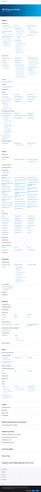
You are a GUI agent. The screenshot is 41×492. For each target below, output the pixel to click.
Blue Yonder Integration (8, 120)
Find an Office (4, 410)
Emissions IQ (4, 292)
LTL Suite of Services (6, 304)
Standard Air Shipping (19, 50)
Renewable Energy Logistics (7, 108)
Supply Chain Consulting (31, 143)
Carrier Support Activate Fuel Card (20, 177)
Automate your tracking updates (32, 159)
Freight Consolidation (5, 65)
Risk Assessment (31, 74)
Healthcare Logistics (18, 101)
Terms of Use (6, 456)
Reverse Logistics (4, 62)
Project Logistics (30, 69)
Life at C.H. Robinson (30, 386)
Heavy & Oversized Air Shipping (20, 43)
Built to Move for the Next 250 (7, 352)
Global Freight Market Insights (7, 324)
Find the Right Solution (6, 407)
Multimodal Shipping (19, 45)
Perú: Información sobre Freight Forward (9, 437)
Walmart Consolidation (6, 68)
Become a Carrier (5, 154)
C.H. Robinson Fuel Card (5, 172)
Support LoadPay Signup (6, 180)
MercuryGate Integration (8, 124)
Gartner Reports (5, 89)
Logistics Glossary (5, 194)
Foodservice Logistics (18, 99)
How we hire (17, 386)
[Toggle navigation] (40, 1)
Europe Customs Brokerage (20, 68)
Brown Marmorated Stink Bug (20, 76)
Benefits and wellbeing (32, 389)
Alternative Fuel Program (6, 58)
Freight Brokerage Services (31, 67)
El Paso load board (17, 218)
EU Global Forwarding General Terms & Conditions (11, 434)
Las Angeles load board (5, 220)
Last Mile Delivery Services (7, 44)
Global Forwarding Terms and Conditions (14, 422)
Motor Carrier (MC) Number (31, 201)
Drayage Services (31, 29)
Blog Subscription (4, 335)
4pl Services (4, 84)
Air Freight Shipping (18, 40)
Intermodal (29, 28)
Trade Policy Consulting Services (32, 58)
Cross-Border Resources (6, 242)
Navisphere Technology (18, 264)
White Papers (29, 314)
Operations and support (6, 389)
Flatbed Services (5, 29)
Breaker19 (5, 106)
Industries (3, 92)
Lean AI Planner (17, 113)
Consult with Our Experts (6, 330)
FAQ (2, 211)
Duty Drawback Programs (20, 73)
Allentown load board (18, 227)
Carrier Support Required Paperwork (33, 182)
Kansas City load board (31, 218)
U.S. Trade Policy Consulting (33, 64)
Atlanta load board (5, 227)
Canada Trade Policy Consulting (33, 59)
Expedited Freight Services (31, 25)
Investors (3, 381)
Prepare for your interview (20, 387)
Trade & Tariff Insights (20, 340)
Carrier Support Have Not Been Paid (33, 179)
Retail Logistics (29, 101)
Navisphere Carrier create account (7, 202)
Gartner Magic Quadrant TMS (20, 272)
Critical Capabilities (19, 270)
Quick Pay (29, 247)
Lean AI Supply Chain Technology (8, 111)
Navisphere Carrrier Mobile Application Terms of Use (17, 463)
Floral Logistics (17, 94)
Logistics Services (5, 55)
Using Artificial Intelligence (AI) (20, 389)
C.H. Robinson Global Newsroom (8, 368)
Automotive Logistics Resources (8, 98)
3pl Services (4, 79)
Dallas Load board (4, 225)
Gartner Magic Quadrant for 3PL (7, 81)
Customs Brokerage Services (19, 65)
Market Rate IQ (5, 294)
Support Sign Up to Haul (5, 207)
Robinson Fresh (5, 378)
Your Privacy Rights (7, 449)
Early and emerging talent (6, 395)
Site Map (2, 483)
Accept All (33, 490)
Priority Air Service (18, 48)
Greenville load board (30, 220)
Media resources (4, 373)
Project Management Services (33, 72)
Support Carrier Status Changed (32, 194)
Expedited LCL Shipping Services (8, 34)
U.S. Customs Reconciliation (20, 75)
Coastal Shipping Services (20, 29)
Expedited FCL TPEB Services (20, 31)
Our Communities (4, 357)
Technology (5, 259)
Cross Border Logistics (18, 60)
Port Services (17, 25)
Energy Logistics (4, 103)
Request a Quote (5, 412)
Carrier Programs (5, 170)
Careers (3, 383)
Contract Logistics (17, 62)
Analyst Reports (4, 314)
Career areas (4, 386)
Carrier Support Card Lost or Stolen (33, 199)
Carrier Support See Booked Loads (20, 203)
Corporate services (6, 387)
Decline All (37, 490)
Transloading (4, 60)
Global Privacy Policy (8, 431)
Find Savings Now (5, 309)
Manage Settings (28, 490)
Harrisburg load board (30, 225)
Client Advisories (17, 324)
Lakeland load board (18, 232)
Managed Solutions (18, 143)
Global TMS (3, 266)
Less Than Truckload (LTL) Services (7, 36)
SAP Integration (6, 133)
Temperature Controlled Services (8, 27)
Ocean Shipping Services (18, 28)
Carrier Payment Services (6, 164)
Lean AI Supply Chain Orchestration (20, 115)
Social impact (31, 391)
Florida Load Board (5, 218)
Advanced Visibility (18, 266)
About (3, 350)
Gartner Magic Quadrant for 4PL (7, 86)
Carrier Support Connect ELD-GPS (20, 206)
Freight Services (5, 23)
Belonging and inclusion (32, 387)
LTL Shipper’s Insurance (6, 46)
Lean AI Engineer (4, 138)
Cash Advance (4, 247)
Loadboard (29, 227)
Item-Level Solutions (5, 143)
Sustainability (29, 357)
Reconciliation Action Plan (7, 363)
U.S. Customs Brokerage (19, 71)
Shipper (17, 338)
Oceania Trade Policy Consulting (33, 61)
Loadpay (16, 247)
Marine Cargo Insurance (19, 33)
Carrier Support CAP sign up (31, 177)
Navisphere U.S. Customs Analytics (21, 277)
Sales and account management (8, 391)
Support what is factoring (6, 186)
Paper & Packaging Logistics (32, 96)
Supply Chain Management (7, 140)
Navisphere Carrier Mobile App (19, 159)
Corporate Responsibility (6, 355)
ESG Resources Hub (18, 357)
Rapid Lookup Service (6, 343)
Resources (5, 301)
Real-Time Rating (5, 117)
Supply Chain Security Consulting (34, 63)
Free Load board (5, 213)
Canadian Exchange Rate (6, 307)
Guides (16, 314)
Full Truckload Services (5, 25)
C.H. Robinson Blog (5, 332)
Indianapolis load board (18, 220)
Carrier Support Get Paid (19, 208)
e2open (5, 122)
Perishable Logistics (30, 99)
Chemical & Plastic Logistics (6, 100)
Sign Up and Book (5, 240)
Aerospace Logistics (5, 94)
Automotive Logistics (5, 96)
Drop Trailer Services (30, 35)
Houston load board (5, 234)
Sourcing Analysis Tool (19, 275)
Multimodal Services (32, 71)
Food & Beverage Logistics (19, 96)
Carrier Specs (4, 159)
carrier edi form (5, 252)
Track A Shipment (5, 415)
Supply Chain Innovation (6, 366)
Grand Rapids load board (18, 225)
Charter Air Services (19, 41)
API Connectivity (5, 237)
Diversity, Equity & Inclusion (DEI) (7, 361)
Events (3, 319)
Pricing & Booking (30, 115)
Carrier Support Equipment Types (20, 186)
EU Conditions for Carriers (7, 439)
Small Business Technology (31, 264)
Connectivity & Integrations (6, 115)
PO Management (30, 113)
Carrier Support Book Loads (19, 199)
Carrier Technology (5, 157)
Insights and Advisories (6, 321)
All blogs (16, 335)
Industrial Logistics (30, 94)
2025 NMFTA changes (6, 38)
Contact (4, 404)
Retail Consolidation (6, 66)
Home (2, 3)
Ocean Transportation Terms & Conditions (9, 425)
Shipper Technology (5, 262)
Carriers (4, 151)
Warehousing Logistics (18, 58)
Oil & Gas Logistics (6, 104)
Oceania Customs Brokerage (20, 70)
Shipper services (3, 474)
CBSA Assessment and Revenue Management (10, 328)
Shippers (4, 20)
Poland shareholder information (8, 442)
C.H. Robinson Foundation (7, 359)
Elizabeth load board (5, 232)
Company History (5, 375)
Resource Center (5, 312)
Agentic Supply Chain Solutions (7, 113)
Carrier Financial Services (6, 245)
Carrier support (5, 175)
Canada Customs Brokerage (20, 66)
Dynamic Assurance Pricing (6, 264)
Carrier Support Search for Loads (20, 201)
